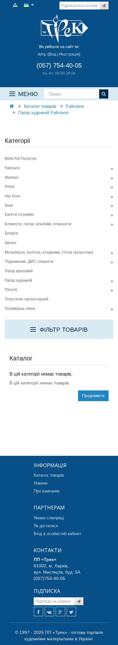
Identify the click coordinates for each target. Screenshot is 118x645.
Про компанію (47, 491)
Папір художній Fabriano (43, 112)
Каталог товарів (40, 106)
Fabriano (75, 106)
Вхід (52, 54)
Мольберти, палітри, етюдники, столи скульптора (49, 252)
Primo (10, 186)
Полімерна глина (20, 308)
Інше (9, 205)
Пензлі (11, 289)
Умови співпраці (49, 517)
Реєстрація (69, 54)
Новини (41, 483)
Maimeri (12, 177)
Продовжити (93, 396)
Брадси (11, 233)
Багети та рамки (19, 214)
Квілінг (10, 243)
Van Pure (12, 196)
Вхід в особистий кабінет (57, 533)
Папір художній (18, 280)
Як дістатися (46, 525)
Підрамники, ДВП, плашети (29, 261)
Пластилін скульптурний (26, 299)
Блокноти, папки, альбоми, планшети (38, 224)
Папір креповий (19, 271)
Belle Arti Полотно (21, 158)
